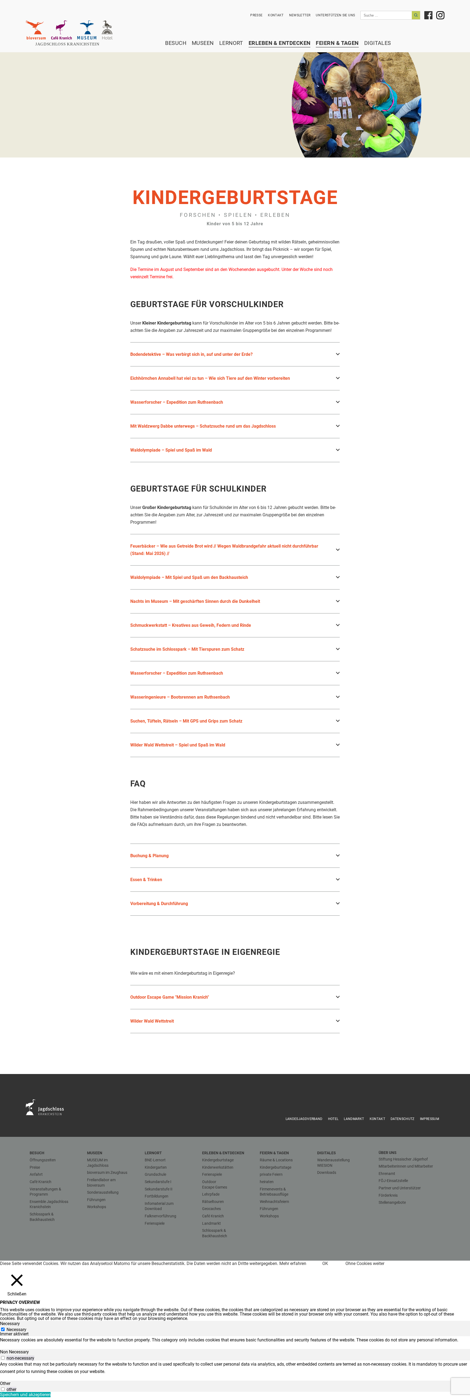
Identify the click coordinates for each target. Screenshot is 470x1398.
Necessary (16, 1329)
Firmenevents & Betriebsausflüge (274, 1192)
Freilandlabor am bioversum (101, 1182)
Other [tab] (5, 1383)
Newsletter (300, 15)
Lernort (231, 43)
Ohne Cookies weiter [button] (364, 1263)
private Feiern (271, 1174)
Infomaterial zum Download (159, 1206)
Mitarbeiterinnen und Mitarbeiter (406, 1166)
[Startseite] (70, 44)
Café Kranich (40, 1182)
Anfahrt (36, 1174)
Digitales (377, 43)
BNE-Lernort (155, 1160)
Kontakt (275, 15)
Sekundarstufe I (158, 1182)
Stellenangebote (392, 1202)
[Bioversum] (36, 29)
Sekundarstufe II (158, 1189)
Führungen (96, 1200)
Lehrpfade (210, 1194)
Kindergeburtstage (218, 1160)
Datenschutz (403, 1119)
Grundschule (155, 1174)
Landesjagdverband (304, 1119)
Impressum (429, 1119)
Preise (35, 1167)
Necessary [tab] (10, 1323)
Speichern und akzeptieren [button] (25, 1394)
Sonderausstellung (103, 1192)
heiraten (267, 1182)
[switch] (3, 1358)
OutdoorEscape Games (214, 1184)
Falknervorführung (160, 1216)
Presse (256, 15)
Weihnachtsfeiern (274, 1201)
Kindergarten (156, 1167)
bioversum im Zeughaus (107, 1172)
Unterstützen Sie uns (335, 15)
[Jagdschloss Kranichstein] (48, 1106)
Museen (203, 43)
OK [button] (325, 1263)
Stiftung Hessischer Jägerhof (403, 1159)
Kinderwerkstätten (217, 1167)
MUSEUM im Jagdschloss (98, 1163)
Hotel (333, 1119)
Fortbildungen (156, 1196)
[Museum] (86, 29)
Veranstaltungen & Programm (45, 1192)
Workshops (96, 1207)
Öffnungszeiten (43, 1160)
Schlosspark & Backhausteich (42, 1217)
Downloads (326, 1172)
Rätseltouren (213, 1201)
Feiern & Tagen (337, 43)
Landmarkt (354, 1119)
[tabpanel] (235, 1340)
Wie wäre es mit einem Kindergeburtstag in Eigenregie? (182, 973)
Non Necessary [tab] (14, 1351)
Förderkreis (388, 1195)
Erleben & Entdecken (280, 43)
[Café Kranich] (61, 29)
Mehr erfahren (292, 1263)
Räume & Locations (276, 1160)
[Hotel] (107, 29)
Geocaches (211, 1208)
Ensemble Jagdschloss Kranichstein (49, 1204)
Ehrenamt (387, 1173)
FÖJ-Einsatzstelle (393, 1180)
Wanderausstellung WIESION (333, 1163)
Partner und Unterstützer (400, 1188)
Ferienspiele (155, 1223)
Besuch (175, 43)
